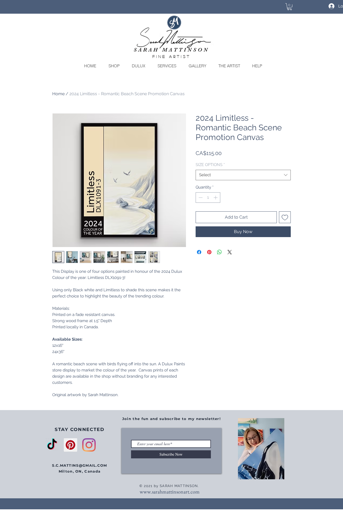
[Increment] (216, 197)
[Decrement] (200, 197)
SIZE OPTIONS (210, 164)
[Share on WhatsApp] (219, 252)
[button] (289, 6)
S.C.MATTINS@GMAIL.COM (79, 465)
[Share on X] (229, 252)
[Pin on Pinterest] (209, 252)
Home (58, 93)
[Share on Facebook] (199, 252)
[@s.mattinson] (89, 445)
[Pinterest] (70, 445)
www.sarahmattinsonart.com (170, 491)
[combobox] (243, 175)
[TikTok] (52, 445)
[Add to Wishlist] (285, 217)
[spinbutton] (208, 197)
